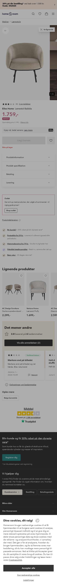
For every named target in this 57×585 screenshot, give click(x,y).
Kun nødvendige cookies (28, 575)
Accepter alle (28, 568)
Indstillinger (28, 580)
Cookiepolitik (15, 560)
